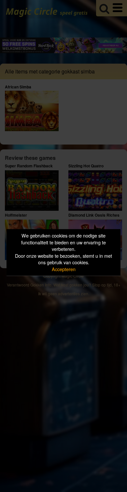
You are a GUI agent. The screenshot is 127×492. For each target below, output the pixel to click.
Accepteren (64, 269)
